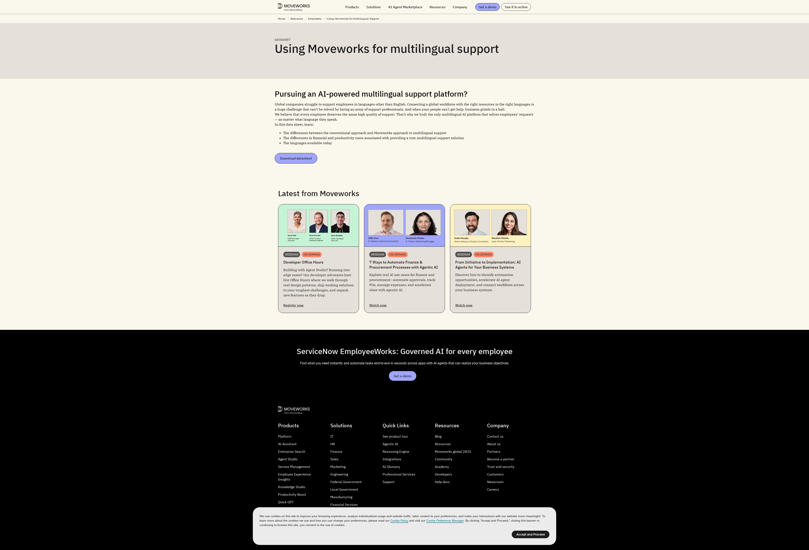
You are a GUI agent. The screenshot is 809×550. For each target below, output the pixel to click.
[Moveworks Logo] (294, 7)
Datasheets (314, 18)
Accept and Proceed (530, 534)
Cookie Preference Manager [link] (445, 520)
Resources (297, 18)
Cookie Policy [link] (399, 520)
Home (281, 18)
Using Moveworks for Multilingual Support (353, 18)
